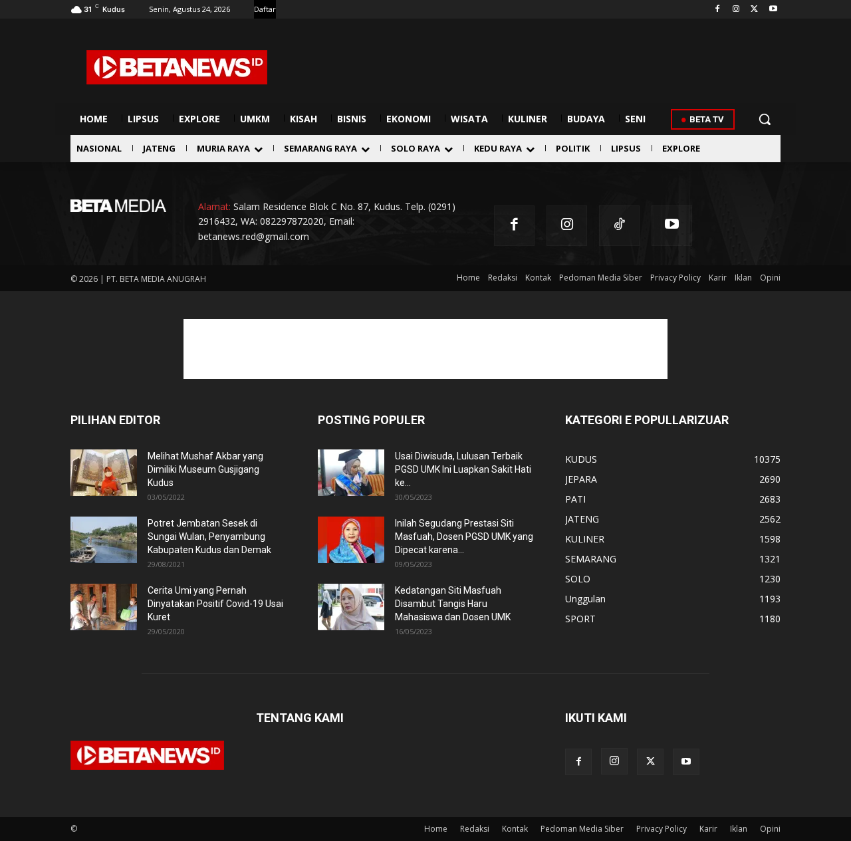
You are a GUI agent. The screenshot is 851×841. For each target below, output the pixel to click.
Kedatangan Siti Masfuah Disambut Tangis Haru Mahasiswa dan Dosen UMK (453, 603)
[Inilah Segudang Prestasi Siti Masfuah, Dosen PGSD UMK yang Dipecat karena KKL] (351, 540)
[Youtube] (773, 9)
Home (435, 828)
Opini (770, 828)
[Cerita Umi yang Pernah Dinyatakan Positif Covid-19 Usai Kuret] (103, 607)
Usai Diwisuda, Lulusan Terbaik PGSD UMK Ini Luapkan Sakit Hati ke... (463, 469)
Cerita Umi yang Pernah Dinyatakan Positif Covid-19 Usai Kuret (215, 603)
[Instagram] (736, 9)
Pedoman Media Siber (582, 828)
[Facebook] (717, 9)
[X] (754, 9)
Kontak (515, 828)
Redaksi (474, 828)
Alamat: (214, 206)
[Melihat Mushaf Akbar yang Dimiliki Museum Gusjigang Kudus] (103, 472)
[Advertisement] (425, 349)
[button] (765, 119)
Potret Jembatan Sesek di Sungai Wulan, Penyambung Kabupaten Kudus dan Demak (209, 536)
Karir (708, 828)
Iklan (738, 828)
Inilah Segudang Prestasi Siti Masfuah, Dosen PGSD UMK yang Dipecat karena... (464, 536)
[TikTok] (619, 225)
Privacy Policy (661, 828)
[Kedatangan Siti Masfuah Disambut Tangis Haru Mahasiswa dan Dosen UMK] (351, 607)
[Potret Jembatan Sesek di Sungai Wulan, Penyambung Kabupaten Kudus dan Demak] (103, 540)
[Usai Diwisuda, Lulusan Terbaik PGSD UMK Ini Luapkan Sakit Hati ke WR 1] (351, 472)
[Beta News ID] (176, 67)
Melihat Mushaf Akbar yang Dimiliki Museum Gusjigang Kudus (205, 469)
